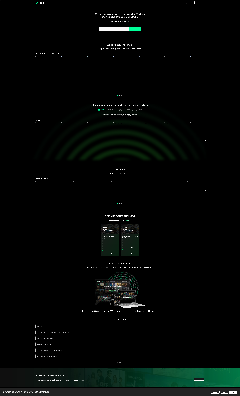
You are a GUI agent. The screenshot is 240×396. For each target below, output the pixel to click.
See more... (120, 362)
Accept (233, 392)
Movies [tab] (113, 110)
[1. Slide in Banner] (119, 95)
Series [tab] (103, 110)
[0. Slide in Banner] (117, 95)
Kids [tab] (140, 110)
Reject (224, 392)
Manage (215, 392)
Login (199, 2)
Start (135, 29)
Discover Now (199, 379)
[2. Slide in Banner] (121, 95)
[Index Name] (48, 74)
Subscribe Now (110, 253)
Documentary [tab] (127, 110)
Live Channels (120, 169)
